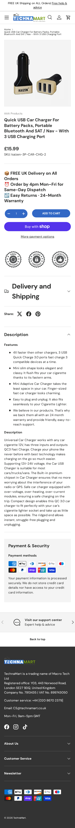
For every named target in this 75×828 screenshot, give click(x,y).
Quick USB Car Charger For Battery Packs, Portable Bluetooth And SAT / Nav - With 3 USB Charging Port (32, 33)
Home (7, 29)
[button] (68, 17)
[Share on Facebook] (28, 314)
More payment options (37, 237)
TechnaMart (19, 817)
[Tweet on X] (19, 314)
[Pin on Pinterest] (37, 314)
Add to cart (51, 213)
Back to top (37, 639)
